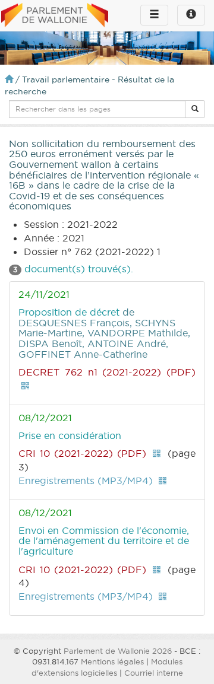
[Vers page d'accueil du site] (54, 16)
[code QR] (25, 386)
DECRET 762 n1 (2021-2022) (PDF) (107, 372)
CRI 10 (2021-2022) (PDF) (82, 453)
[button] (195, 109)
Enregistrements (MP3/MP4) (85, 480)
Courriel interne (153, 672)
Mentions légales (112, 661)
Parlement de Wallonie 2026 (118, 651)
